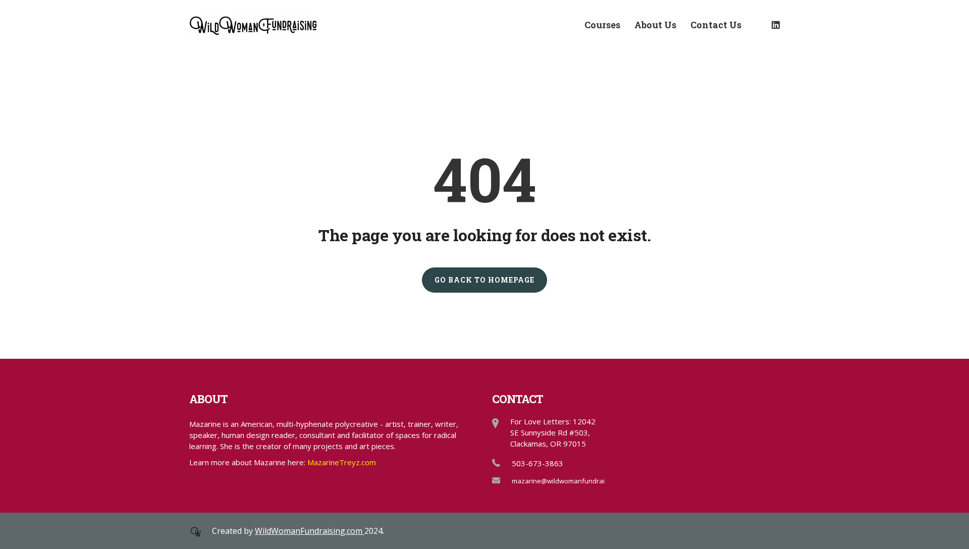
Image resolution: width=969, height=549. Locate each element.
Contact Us (715, 24)
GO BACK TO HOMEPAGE (484, 280)
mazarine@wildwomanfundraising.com (571, 480)
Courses (602, 24)
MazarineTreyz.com (341, 462)
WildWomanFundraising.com (309, 530)
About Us (655, 24)
